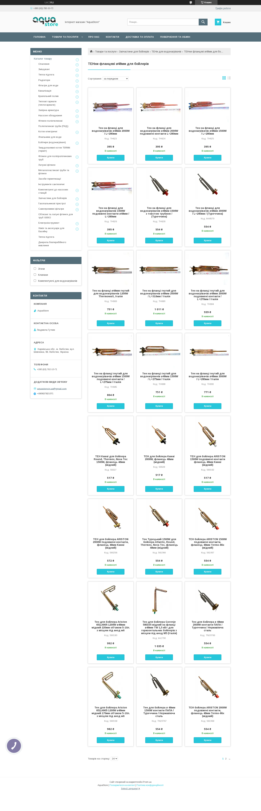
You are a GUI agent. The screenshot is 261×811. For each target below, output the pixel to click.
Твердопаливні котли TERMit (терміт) (54, 149)
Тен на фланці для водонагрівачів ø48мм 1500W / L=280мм (208, 131)
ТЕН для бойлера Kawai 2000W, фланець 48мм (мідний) (159, 459)
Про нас (93, 37)
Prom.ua (147, 782)
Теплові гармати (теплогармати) (47, 103)
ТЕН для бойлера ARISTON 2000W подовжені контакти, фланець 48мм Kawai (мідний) (111, 543)
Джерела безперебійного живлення (52, 244)
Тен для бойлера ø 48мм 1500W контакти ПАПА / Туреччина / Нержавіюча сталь (159, 711)
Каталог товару (43, 58)
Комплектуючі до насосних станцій (53, 191)
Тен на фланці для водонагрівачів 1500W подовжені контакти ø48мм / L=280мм (110, 212)
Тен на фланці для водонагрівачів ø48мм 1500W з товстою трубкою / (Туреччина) (159, 212)
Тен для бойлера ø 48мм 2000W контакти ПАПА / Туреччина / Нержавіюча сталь (208, 626)
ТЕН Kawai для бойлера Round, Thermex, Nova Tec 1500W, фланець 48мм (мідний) (110, 460)
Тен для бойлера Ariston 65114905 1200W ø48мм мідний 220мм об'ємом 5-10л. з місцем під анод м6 (111, 626)
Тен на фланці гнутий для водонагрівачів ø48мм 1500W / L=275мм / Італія (159, 376)
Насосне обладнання (50, 115)
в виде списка (229, 78)
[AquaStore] (45, 27)
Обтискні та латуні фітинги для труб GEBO (55, 216)
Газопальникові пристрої (52, 203)
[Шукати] (203, 22)
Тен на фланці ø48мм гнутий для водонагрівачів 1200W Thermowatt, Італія (110, 293)
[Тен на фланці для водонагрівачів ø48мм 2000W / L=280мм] (110, 105)
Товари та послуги (65, 37)
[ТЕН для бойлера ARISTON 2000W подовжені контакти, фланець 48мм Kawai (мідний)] (110, 517)
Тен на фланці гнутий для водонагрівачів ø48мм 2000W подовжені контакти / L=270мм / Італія (208, 295)
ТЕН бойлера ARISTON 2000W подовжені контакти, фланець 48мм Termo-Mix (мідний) (208, 711)
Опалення (43, 64)
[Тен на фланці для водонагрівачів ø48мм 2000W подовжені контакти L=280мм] (159, 105)
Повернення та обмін (175, 37)
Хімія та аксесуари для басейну (51, 230)
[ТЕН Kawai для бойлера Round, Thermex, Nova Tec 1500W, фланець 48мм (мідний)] (110, 434)
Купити (110, 157)
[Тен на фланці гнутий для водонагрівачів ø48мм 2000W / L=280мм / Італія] (207, 351)
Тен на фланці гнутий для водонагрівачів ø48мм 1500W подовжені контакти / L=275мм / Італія (111, 377)
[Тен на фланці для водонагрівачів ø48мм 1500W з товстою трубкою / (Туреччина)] (159, 185)
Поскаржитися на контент (122, 785)
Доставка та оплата (140, 37)
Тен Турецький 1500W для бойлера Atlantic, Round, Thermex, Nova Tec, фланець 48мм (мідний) (159, 543)
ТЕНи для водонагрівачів (166, 51)
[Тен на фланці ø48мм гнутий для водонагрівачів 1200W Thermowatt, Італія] (110, 268)
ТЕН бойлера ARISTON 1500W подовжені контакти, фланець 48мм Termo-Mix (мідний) (208, 543)
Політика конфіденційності (150, 785)
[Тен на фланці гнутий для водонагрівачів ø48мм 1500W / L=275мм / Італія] (159, 351)
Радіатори (44, 80)
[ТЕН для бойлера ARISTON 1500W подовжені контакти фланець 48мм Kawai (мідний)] (207, 434)
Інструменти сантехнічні (51, 184)
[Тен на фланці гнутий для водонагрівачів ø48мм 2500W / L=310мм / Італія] (159, 268)
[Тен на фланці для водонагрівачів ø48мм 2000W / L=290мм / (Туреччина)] (207, 185)
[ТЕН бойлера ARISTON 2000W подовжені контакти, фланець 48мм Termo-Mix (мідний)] (207, 685)
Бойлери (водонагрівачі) (52, 142)
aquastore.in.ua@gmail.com (52, 388)
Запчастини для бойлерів (134, 51)
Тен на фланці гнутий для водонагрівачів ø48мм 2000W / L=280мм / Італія (208, 376)
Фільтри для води (48, 85)
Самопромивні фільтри (51, 208)
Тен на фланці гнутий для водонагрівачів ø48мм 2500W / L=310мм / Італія (159, 293)
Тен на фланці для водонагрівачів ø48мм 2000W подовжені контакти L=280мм (159, 131)
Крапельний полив (48, 96)
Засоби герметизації (49, 178)
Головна (39, 37)
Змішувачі (44, 69)
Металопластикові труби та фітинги (53, 172)
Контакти (112, 37)
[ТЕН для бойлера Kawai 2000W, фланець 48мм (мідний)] (159, 434)
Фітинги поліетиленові (50, 120)
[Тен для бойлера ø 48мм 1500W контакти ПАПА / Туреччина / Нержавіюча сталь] (159, 685)
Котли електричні (47, 131)
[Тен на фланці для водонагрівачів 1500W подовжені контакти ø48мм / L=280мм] (110, 185)
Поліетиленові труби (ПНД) (53, 126)
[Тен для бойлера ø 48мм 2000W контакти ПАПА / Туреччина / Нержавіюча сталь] (207, 599)
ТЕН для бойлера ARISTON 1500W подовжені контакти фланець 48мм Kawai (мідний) (207, 460)
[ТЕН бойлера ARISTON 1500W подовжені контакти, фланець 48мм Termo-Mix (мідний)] (207, 517)
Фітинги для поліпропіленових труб (55, 158)
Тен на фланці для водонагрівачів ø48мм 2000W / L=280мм (111, 131)
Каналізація (44, 90)
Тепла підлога (46, 74)
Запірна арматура (48, 110)
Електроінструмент (48, 223)
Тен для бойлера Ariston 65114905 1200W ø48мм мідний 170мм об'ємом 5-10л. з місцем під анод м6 (111, 711)
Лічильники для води (49, 137)
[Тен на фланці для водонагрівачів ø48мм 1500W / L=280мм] (207, 105)
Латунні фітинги (46, 165)
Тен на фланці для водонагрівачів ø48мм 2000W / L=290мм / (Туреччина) (208, 211)
